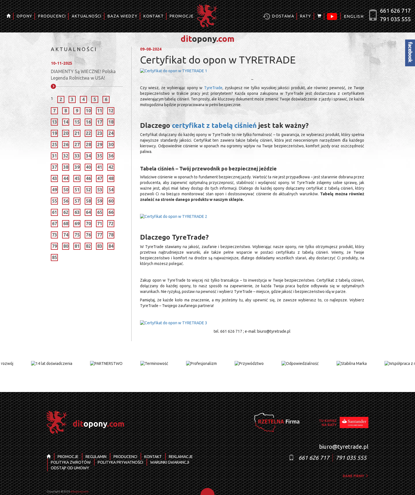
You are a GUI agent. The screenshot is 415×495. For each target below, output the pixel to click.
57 (77, 200)
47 (99, 178)
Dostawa (282, 16)
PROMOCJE (182, 16)
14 (65, 121)
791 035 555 (395, 19)
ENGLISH (354, 16)
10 (88, 110)
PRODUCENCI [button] (52, 16)
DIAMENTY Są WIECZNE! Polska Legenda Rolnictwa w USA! (83, 74)
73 (54, 234)
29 (99, 144)
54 (110, 189)
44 (65, 178)
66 (110, 212)
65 (99, 212)
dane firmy (354, 476)
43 (54, 178)
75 (77, 234)
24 (110, 133)
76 (88, 234)
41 (99, 167)
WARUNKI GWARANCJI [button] (169, 462)
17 (99, 121)
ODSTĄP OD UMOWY (70, 468)
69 (77, 223)
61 (54, 212)
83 (99, 246)
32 (65, 155)
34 (88, 155)
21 (77, 133)
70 (88, 223)
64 (88, 212)
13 (54, 121)
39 (77, 167)
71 (99, 223)
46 (88, 178)
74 (65, 234)
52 (88, 189)
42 (110, 167)
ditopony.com (80, 491)
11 (99, 110)
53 (99, 189)
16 (88, 121)
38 (65, 167)
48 (110, 178)
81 (77, 246)
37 (54, 167)
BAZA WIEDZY (122, 16)
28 (88, 144)
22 (88, 133)
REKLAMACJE (181, 456)
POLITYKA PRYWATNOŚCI (120, 462)
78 (110, 234)
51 (77, 189)
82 (88, 246)
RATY (305, 16)
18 (110, 121)
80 (65, 246)
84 (110, 246)
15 (77, 121)
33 (77, 155)
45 (77, 178)
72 (110, 223)
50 (65, 189)
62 (65, 212)
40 (88, 167)
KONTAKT (153, 16)
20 (65, 133)
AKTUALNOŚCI (86, 16)
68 (65, 223)
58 (88, 200)
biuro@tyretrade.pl (343, 446)
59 (99, 200)
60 (110, 200)
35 (99, 155)
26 (65, 144)
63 (77, 212)
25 (54, 144)
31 (54, 155)
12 (110, 110)
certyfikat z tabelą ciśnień (214, 125)
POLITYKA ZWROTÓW (71, 462)
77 (99, 234)
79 (54, 246)
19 (54, 133)
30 (110, 144)
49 (54, 189)
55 (54, 200)
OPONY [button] (24, 16)
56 (65, 200)
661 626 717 (395, 10)
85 (54, 257)
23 (99, 133)
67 (54, 223)
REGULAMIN (96, 456)
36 (110, 155)
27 (77, 144)
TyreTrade (213, 88)
